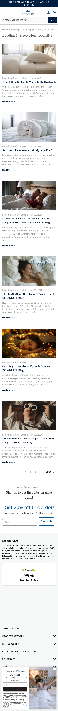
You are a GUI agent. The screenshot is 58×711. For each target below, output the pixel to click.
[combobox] (29, 20)
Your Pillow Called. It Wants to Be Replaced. (29, 81)
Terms (10, 706)
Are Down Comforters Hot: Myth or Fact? (27, 150)
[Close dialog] (54, 669)
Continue (15, 689)
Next (49, 472)
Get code (46, 521)
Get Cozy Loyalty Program (19, 652)
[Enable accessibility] (6, 704)
